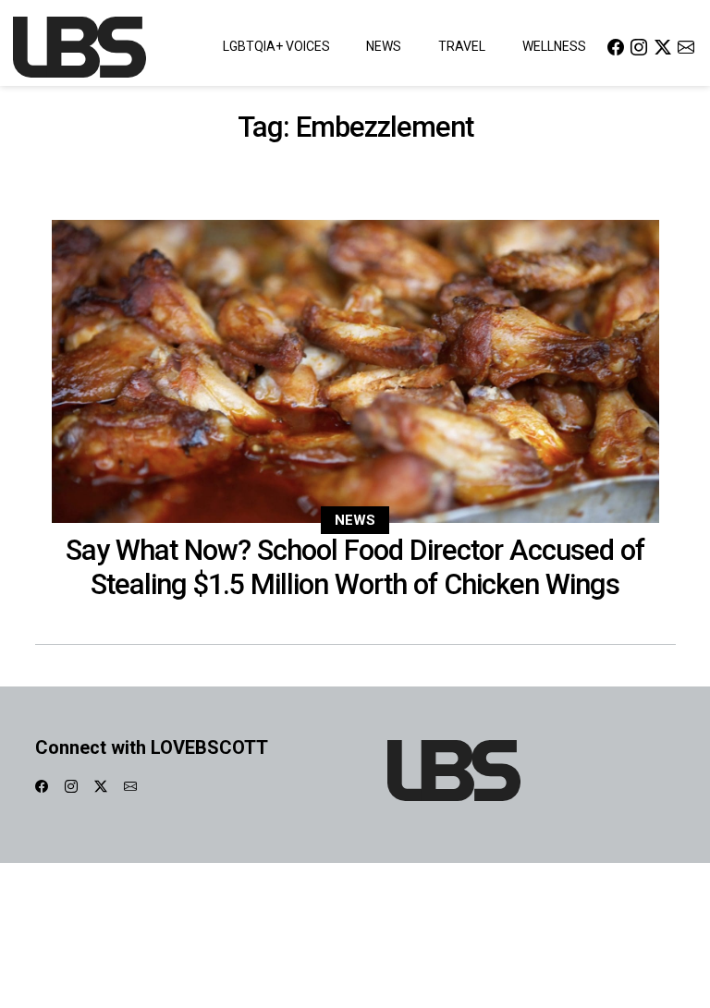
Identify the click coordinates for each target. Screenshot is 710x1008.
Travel (461, 46)
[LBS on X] (663, 46)
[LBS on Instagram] (638, 46)
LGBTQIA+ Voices (276, 46)
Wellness (554, 46)
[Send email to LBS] (686, 46)
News (383, 46)
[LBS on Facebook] (615, 46)
